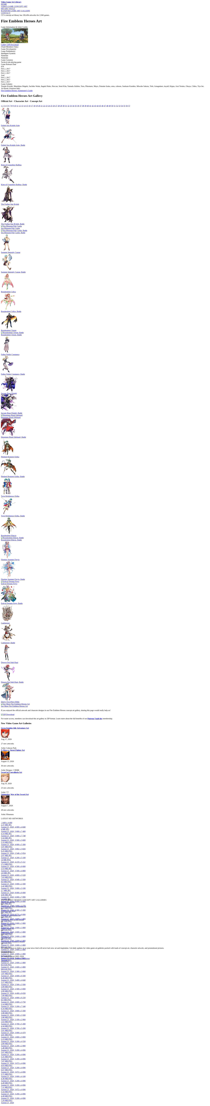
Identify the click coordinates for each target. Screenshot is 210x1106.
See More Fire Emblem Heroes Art (14, 706)
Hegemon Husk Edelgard (11, 417)
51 (115, 106)
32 (68, 106)
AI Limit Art (6, 937)
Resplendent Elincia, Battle (11, 540)
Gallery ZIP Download (10, 45)
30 (64, 106)
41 (90, 106)
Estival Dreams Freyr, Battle (12, 603)
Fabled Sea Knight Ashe (10, 125)
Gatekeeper (5, 623)
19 (37, 106)
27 (56, 106)
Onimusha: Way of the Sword (12, 920)
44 (98, 106)
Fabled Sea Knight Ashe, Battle (13, 145)
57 (129, 106)
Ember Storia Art (7, 928)
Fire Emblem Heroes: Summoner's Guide (17, 91)
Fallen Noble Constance (10, 354)
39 (85, 106)
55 (124, 106)
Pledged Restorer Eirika (10, 457)
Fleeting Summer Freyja (10, 560)
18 (34, 106)
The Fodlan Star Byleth (10, 204)
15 (27, 106)
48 (107, 106)
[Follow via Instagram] (1, 946)
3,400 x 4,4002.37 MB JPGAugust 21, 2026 (7, 825)
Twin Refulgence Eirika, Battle (13, 516)
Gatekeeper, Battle (8, 643)
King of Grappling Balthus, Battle (14, 185)
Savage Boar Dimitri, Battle (11, 413)
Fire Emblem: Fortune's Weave (13, 941)
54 (122, 106)
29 (61, 106)
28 (59, 106)
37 (81, 106)
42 (93, 106)
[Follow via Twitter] (2, 946)
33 (71, 106)
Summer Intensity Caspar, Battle (13, 272)
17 (32, 106)
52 (117, 106)
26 (54, 106)
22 (44, 106)
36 (78, 106)
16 (30, 106)
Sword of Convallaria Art (10, 915)
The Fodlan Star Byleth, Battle (12, 224)
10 (15, 106)
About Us (5, 961)
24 (49, 106)
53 (119, 106)
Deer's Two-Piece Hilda (10, 702)
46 (102, 106)
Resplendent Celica (8, 292)
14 (25, 106)
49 (110, 106)
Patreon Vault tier (95, 719)
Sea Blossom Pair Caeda (10, 228)
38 (83, 106)
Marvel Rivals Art (8, 902)
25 (51, 106)
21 (42, 106)
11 (17, 106)
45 (100, 106)
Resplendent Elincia (8, 536)
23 (47, 106)
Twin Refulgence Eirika (10, 496)
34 (73, 106)
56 (127, 106)
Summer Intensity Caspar (10, 252)
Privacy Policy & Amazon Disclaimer (15, 958)
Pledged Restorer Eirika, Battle (13, 476)
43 (95, 106)
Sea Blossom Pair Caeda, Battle (13, 233)
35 (76, 106)
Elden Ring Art (7, 933)
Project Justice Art (8, 924)
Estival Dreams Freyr (9, 584)
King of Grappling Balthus (11, 165)
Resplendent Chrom (8, 330)
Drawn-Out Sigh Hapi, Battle (12, 682)
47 (105, 106)
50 (112, 106)
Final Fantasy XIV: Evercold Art (13, 906)
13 (22, 106)
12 (20, 106)
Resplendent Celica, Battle (11, 311)
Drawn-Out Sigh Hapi (9, 662)
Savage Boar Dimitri (9, 393)
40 (88, 106)
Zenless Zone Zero (8, 911)
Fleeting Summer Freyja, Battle (13, 579)
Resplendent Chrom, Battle (11, 335)
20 (39, 106)
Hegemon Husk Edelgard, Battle (13, 437)
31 (66, 106)
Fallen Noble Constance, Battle (13, 374)
